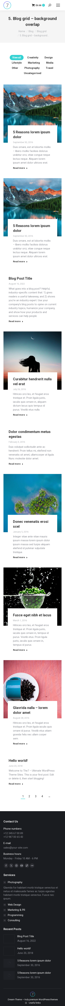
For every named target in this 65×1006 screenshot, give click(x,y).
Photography (32, 68)
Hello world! (18, 760)
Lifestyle (17, 62)
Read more (19, 168)
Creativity (32, 57)
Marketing (34, 62)
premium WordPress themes (43, 999)
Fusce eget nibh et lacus (32, 615)
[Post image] (9, 939)
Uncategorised (32, 73)
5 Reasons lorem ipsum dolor (34, 960)
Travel (49, 68)
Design (49, 57)
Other (15, 68)
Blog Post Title (20, 278)
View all (16, 57)
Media (49, 62)
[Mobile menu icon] (58, 5)
